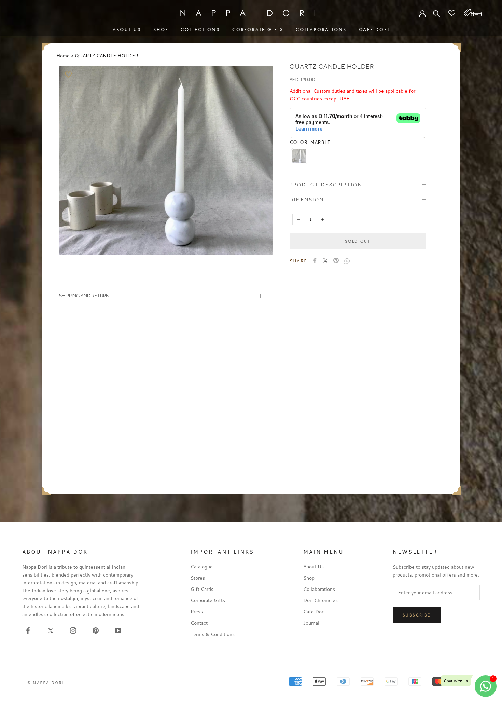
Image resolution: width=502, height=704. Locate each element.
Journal (311, 623)
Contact (199, 623)
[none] (299, 156)
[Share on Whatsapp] (347, 261)
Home (63, 55)
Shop (160, 29)
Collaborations (321, 29)
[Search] (436, 13)
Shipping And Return (84, 295)
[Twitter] (325, 261)
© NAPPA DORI (45, 682)
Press (197, 611)
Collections (200, 29)
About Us (127, 29)
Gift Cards (202, 589)
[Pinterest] (336, 260)
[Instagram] (73, 630)
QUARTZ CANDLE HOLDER (106, 55)
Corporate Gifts (257, 29)
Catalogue (202, 566)
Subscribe (417, 615)
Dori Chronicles (320, 600)
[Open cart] (473, 12)
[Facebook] (315, 260)
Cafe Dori (374, 29)
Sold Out (358, 241)
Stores (198, 577)
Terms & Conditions (213, 634)
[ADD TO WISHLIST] (68, 75)
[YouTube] (118, 630)
